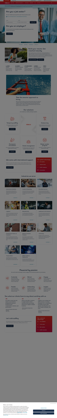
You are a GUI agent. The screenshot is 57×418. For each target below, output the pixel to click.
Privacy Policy (25, 412)
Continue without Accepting (53, 403)
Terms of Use (6, 415)
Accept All (43, 410)
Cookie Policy (19, 412)
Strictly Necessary (43, 413)
